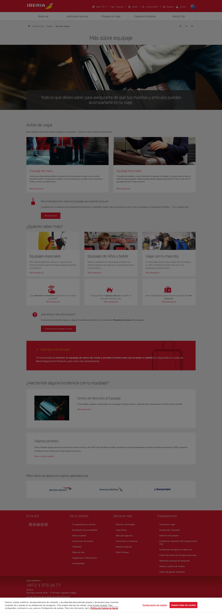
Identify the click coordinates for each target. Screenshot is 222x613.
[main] (111, 605)
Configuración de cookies (155, 605)
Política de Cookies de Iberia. (104, 608)
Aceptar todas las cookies (183, 605)
